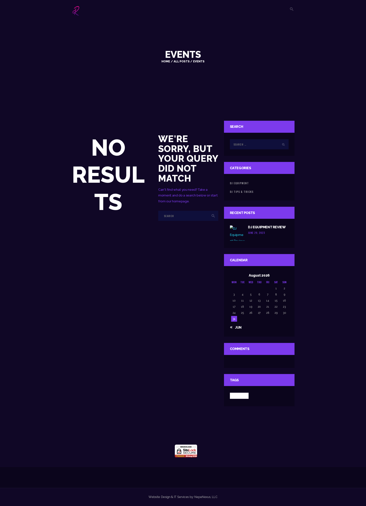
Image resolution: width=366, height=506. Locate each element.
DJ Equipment (239, 183)
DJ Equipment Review (267, 227)
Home (165, 61)
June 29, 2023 (256, 233)
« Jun (237, 327)
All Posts (182, 61)
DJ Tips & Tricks (241, 192)
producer (239, 396)
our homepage (177, 201)
